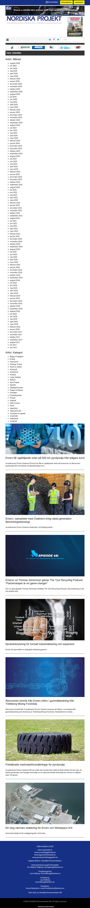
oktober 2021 (15, 213)
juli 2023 (13, 159)
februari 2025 (15, 110)
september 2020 (16, 247)
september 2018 (16, 309)
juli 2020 (13, 252)
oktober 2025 (15, 89)
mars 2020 (14, 262)
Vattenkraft (14, 418)
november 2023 (16, 148)
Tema (12, 406)
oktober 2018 (15, 306)
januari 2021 (15, 236)
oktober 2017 (15, 337)
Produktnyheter (16, 395)
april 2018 (14, 322)
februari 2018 (15, 327)
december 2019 (16, 270)
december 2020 (16, 239)
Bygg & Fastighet (16, 356)
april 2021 (14, 229)
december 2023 (16, 146)
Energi (12, 359)
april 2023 (14, 166)
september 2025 (16, 92)
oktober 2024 (15, 120)
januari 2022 (15, 205)
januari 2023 (15, 174)
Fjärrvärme (14, 362)
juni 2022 (13, 192)
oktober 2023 (15, 151)
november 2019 (16, 272)
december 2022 (16, 177)
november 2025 (16, 86)
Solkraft (13, 400)
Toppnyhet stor (15, 411)
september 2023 (16, 154)
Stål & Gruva (15, 403)
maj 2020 (13, 257)
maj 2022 (13, 195)
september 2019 (16, 278)
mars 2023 (14, 169)
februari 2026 (15, 79)
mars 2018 (14, 324)
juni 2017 (13, 347)
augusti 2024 (15, 125)
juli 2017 (13, 345)
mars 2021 (14, 231)
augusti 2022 (15, 187)
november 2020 (16, 241)
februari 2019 (15, 296)
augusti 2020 (15, 249)
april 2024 (14, 136)
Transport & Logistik (17, 413)
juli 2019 (13, 283)
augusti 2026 (15, 63)
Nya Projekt (14, 382)
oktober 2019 (15, 275)
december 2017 (16, 332)
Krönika (13, 375)
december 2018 (16, 301)
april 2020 (14, 260)
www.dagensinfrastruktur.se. (45, 855)
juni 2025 (13, 99)
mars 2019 (14, 293)
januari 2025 (15, 112)
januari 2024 (15, 143)
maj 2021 (13, 226)
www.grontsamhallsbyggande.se (45, 857)
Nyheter (13, 385)
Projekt (12, 398)
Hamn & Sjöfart (16, 367)
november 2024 (16, 117)
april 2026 (14, 73)
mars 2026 (14, 76)
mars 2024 (14, 138)
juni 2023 (13, 161)
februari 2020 (15, 265)
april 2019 (14, 291)
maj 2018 (13, 319)
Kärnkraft (13, 369)
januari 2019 (15, 298)
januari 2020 (15, 267)
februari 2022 (15, 203)
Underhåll (14, 416)
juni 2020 (13, 254)
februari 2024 (15, 141)
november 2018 (16, 303)
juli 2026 (13, 66)
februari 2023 (15, 172)
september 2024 (16, 123)
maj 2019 (13, 288)
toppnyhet (14, 408)
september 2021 (16, 216)
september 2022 (16, 185)
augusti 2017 (15, 342)
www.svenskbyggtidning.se (45, 852)
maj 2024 (13, 133)
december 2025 (16, 84)
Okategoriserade (16, 388)
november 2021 (16, 210)
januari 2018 (15, 329)
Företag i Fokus (16, 364)
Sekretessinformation (46, 907)
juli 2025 (13, 97)
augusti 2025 (15, 94)
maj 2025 (13, 102)
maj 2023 (13, 164)
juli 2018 (13, 314)
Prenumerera (66, 2)
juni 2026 (13, 68)
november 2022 (16, 179)
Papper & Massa (16, 390)
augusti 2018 (15, 311)
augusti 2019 (15, 280)
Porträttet (13, 393)
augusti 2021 (15, 218)
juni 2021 (13, 223)
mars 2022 (14, 200)
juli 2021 (13, 221)
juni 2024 (13, 130)
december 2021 (16, 208)
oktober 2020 (15, 244)
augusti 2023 (15, 156)
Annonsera (79, 2)
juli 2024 (13, 128)
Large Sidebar (15, 377)
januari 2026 (15, 81)
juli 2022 (13, 190)
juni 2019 (13, 285)
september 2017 (16, 340)
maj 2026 (13, 71)
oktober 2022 (15, 182)
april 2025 (14, 105)
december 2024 (16, 115)
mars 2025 (14, 107)
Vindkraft (13, 421)
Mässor (13, 380)
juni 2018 (13, 316)
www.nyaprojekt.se (45, 850)
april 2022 (14, 198)
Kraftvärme (14, 372)
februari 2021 (15, 234)
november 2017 (16, 335)
